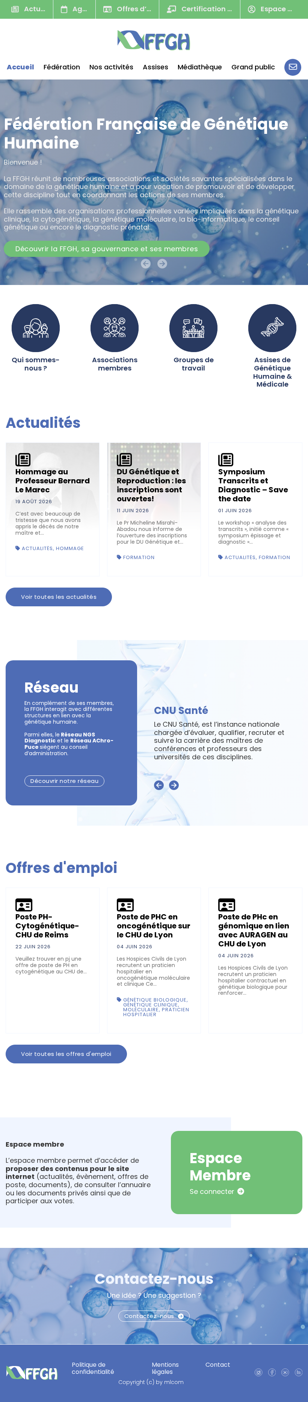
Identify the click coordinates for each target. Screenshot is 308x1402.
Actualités (38, 8)
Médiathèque (200, 67)
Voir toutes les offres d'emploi (66, 1054)
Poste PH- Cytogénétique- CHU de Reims (47, 926)
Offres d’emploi (137, 8)
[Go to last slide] (159, 785)
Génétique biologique (155, 999)
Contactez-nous (154, 1279)
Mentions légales (165, 1368)
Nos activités (111, 67)
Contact (217, 1364)
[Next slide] (174, 785)
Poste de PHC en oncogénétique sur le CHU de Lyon (153, 926)
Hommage (70, 548)
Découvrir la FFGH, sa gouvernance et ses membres (106, 248)
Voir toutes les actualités (59, 597)
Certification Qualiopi (210, 8)
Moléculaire (141, 1009)
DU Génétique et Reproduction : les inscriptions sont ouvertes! (151, 485)
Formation (139, 557)
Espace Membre (281, 8)
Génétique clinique (150, 1004)
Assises (155, 67)
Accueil (20, 67)
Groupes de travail (194, 364)
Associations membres (114, 364)
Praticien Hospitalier (156, 1012)
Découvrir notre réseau (64, 781)
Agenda (83, 8)
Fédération (62, 67)
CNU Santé (181, 710)
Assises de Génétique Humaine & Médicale (272, 372)
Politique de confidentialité (93, 1368)
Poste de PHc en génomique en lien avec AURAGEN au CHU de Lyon (253, 930)
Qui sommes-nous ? (36, 364)
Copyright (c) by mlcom (151, 1382)
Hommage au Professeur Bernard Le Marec (52, 480)
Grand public (253, 67)
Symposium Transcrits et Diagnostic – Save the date (253, 485)
